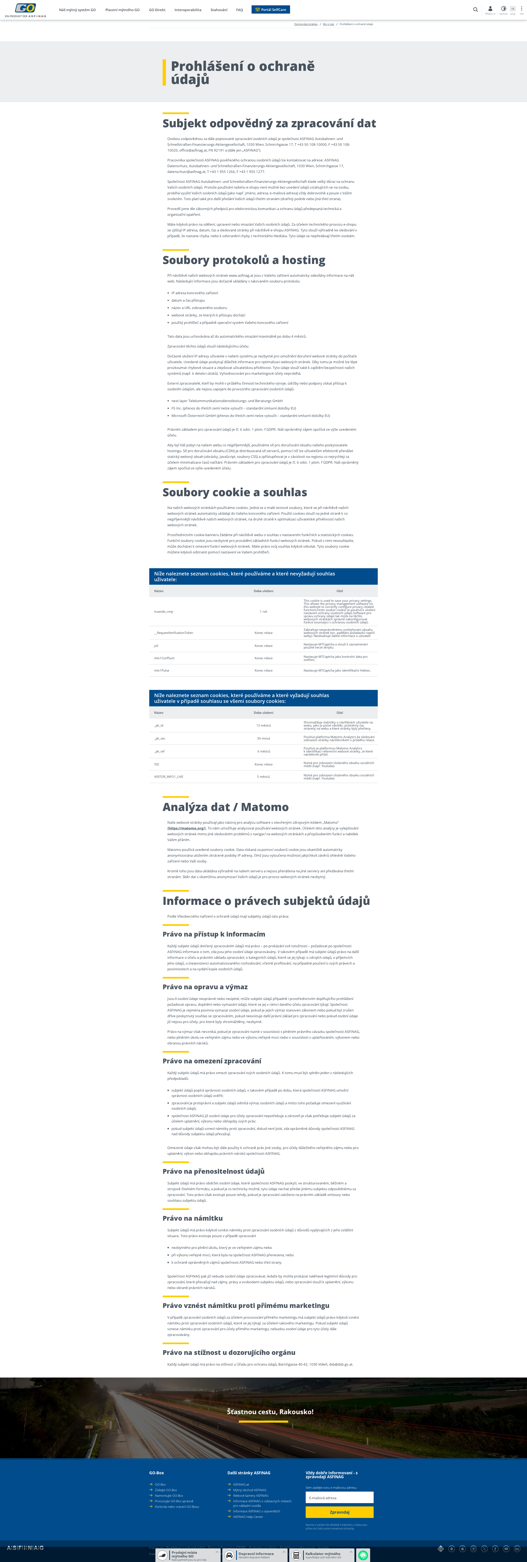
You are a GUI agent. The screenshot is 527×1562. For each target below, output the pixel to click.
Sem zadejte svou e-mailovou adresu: (331, 1487)
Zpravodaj (340, 1512)
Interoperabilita (188, 9)
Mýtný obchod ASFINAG (249, 1490)
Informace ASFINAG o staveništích (256, 1511)
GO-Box (160, 1484)
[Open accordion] (150, 1470)
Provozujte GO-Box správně (174, 1501)
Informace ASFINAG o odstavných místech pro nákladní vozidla (262, 1503)
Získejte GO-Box (166, 1490)
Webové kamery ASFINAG (250, 1495)
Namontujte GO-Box (169, 1495)
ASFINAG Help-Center (248, 1517)
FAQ (239, 9)
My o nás (328, 24)
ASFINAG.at (241, 1484)
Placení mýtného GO (122, 9)
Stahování (219, 9)
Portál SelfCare (273, 9)
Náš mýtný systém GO (77, 9)
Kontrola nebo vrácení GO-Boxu (177, 1507)
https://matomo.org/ (186, 828)
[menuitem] (81, 10)
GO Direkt (157, 9)
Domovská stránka (305, 24)
